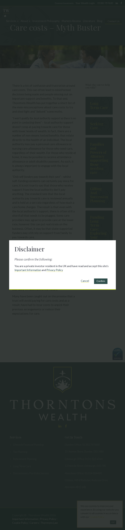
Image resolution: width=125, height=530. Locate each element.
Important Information (27, 270)
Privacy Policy (54, 270)
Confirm (100, 281)
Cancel (85, 280)
